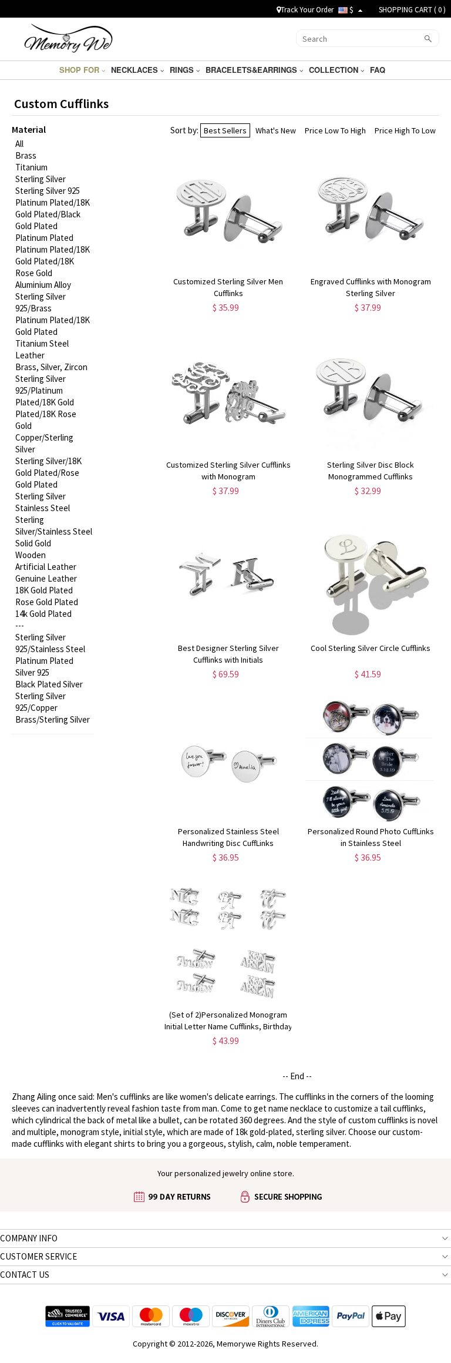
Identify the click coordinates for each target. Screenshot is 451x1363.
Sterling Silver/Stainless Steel (53, 525)
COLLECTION (335, 69)
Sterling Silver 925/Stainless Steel (50, 643)
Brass (25, 155)
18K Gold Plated (44, 590)
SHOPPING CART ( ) (412, 10)
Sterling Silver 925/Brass (40, 302)
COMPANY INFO (29, 1238)
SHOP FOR (80, 69)
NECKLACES (135, 69)
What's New (275, 130)
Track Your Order (307, 10)
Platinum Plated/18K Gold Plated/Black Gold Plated (52, 214)
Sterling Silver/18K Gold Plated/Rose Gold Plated (48, 472)
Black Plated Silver (49, 684)
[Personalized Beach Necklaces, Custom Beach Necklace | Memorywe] (68, 37)
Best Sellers (225, 130)
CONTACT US (24, 1274)
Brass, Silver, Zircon (51, 366)
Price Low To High (335, 130)
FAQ (379, 69)
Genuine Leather (46, 578)
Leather (30, 355)
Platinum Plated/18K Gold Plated (52, 325)
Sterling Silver (40, 178)
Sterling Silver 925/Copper (40, 701)
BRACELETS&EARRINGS (252, 69)
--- (19, 625)
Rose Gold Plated (46, 601)
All (19, 143)
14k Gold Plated (43, 613)
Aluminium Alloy (43, 284)
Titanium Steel (42, 343)
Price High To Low (405, 130)
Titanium (31, 167)
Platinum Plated (44, 237)
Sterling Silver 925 (47, 190)
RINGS (183, 69)
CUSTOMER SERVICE (38, 1256)
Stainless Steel (42, 507)
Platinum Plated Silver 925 (44, 666)
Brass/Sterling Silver (52, 719)
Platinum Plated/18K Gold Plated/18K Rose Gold (52, 261)
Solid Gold (33, 543)
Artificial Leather (45, 566)
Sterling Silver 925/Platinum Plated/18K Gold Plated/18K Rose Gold (45, 402)
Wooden (30, 554)
